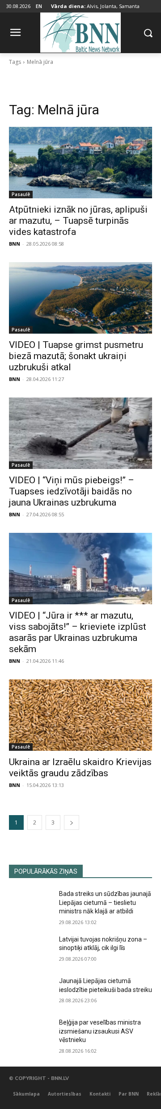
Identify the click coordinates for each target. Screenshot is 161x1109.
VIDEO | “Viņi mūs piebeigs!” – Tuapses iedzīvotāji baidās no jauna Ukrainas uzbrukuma (71, 491)
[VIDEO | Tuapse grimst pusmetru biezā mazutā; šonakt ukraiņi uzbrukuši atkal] (80, 298)
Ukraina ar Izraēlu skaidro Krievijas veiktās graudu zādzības (80, 767)
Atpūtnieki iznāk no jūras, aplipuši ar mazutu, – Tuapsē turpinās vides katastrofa (78, 220)
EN (39, 6)
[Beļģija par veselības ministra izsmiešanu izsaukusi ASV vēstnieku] (30, 1033)
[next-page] (71, 822)
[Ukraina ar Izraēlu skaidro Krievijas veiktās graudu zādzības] (80, 715)
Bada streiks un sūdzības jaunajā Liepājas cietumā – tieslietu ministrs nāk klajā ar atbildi (105, 902)
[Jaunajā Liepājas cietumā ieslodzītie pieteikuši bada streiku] (30, 992)
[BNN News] (80, 31)
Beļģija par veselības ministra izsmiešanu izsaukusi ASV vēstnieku (100, 1031)
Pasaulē (21, 194)
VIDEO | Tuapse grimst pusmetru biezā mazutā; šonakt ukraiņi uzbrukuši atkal (76, 355)
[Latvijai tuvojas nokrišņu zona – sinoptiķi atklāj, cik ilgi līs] (30, 950)
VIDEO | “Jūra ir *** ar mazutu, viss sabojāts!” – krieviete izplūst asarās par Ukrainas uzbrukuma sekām (77, 632)
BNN (14, 243)
